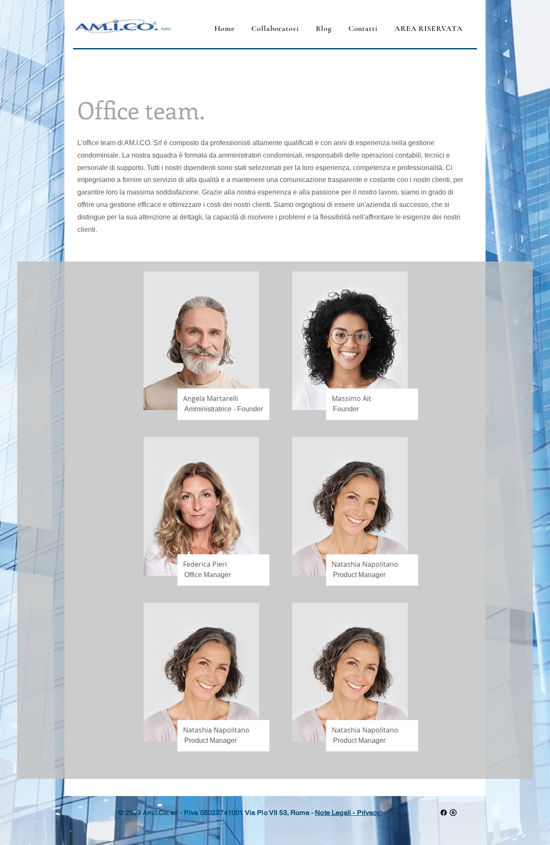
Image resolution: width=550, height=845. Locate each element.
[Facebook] (444, 813)
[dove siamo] (453, 813)
